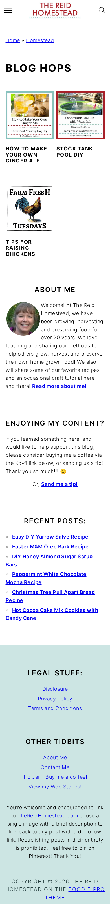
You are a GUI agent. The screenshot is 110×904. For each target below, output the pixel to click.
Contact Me (55, 767)
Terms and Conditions (55, 708)
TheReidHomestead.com (47, 816)
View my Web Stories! (55, 787)
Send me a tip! (59, 484)
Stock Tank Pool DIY (74, 152)
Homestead (40, 40)
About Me (55, 757)
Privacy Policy (55, 699)
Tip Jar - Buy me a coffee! (55, 777)
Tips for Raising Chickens (21, 248)
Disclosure (55, 689)
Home (13, 40)
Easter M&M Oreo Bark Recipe (50, 547)
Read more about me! (59, 386)
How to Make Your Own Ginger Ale (26, 155)
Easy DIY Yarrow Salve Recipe (50, 537)
